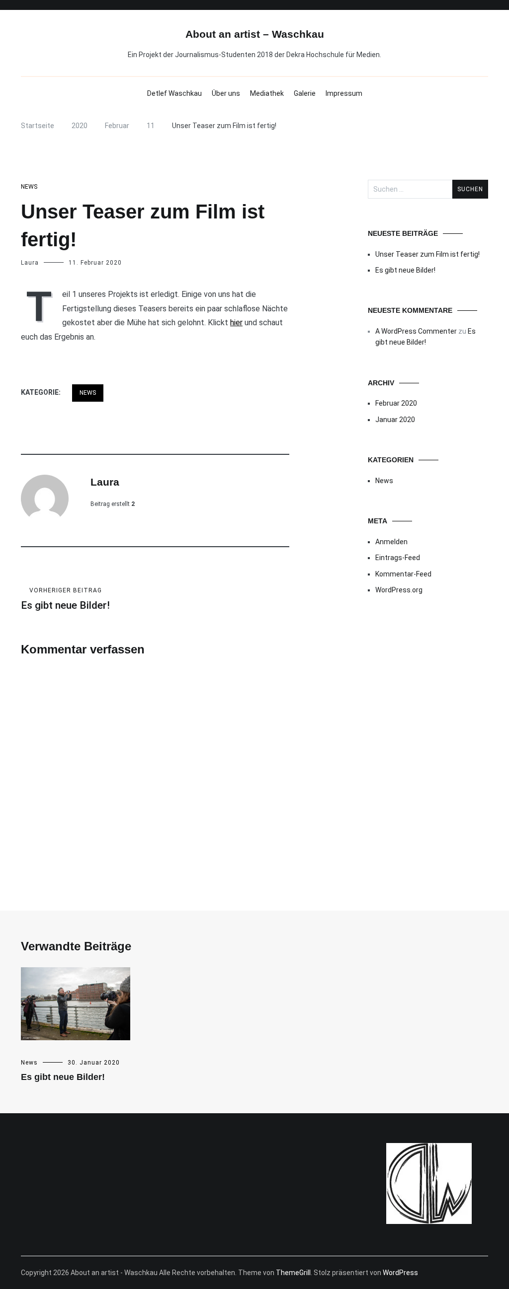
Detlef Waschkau (174, 93)
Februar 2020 (396, 403)
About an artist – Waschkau (254, 34)
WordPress (400, 1273)
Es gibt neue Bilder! (65, 599)
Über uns (226, 93)
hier (236, 322)
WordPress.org (399, 590)
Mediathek (267, 93)
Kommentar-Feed (403, 574)
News (29, 186)
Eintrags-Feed (397, 558)
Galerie (305, 93)
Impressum (344, 93)
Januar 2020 (395, 420)
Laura (30, 262)
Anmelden (391, 542)
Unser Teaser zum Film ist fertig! (427, 254)
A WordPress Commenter (416, 331)
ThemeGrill (293, 1273)
